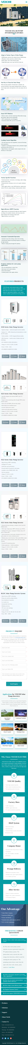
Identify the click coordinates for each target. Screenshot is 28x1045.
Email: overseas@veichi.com (8, 1024)
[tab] (14, 940)
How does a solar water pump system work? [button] (14, 940)
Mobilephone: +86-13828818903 (8, 1027)
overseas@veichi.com (20, 637)
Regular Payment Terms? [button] (10, 989)
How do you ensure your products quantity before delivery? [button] (13, 980)
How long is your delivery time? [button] (12, 985)
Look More (12, 967)
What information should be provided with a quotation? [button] (14, 975)
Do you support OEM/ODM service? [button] (13, 993)
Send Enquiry (14, 684)
